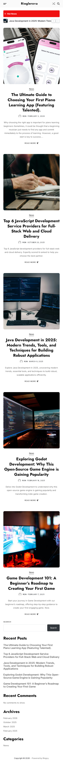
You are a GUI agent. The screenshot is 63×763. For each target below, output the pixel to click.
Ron (24, 116)
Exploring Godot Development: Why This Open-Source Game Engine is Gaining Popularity (31, 466)
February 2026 (10, 718)
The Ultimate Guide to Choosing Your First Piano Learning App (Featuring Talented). (31, 102)
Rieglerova (29, 3)
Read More (30, 143)
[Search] (58, 3)
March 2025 (9, 726)
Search (7, 622)
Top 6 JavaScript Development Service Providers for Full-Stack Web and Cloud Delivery (31, 228)
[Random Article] (53, 3)
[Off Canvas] (4, 3)
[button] (53, 21)
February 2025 (10, 731)
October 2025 (10, 722)
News (31, 89)
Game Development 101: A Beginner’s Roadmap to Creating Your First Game (31, 583)
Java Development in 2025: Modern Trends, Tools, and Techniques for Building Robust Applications (31, 347)
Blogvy (45, 758)
